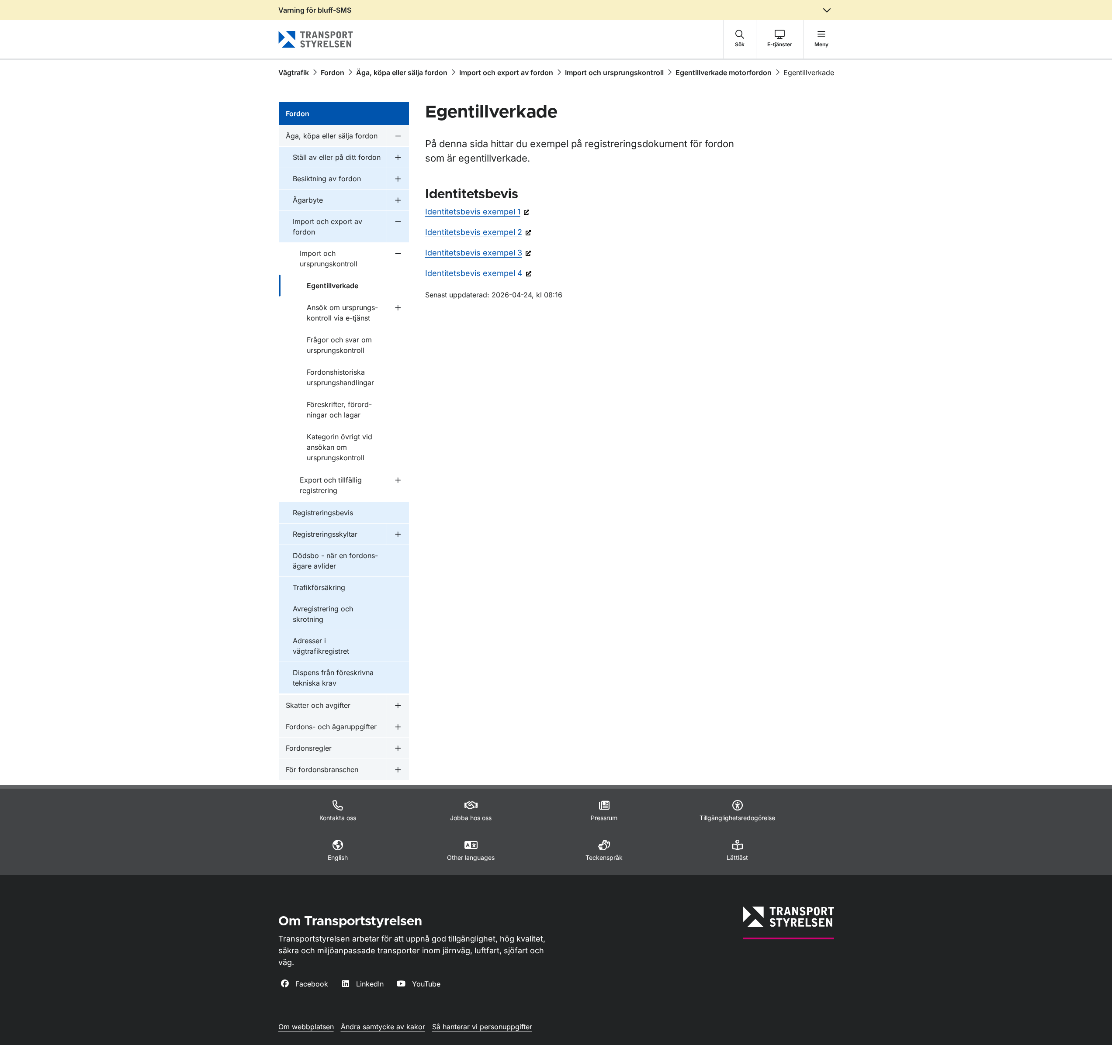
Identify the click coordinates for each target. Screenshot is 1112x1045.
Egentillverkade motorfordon (724, 72)
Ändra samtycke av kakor (383, 1026)
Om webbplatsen (306, 1026)
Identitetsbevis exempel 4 (474, 273)
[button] (740, 39)
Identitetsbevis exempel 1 (472, 211)
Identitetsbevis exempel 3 (473, 252)
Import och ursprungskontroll (614, 72)
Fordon (332, 72)
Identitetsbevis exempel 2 (473, 232)
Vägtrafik (293, 72)
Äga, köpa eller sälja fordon (401, 72)
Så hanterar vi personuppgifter (482, 1026)
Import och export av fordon (506, 72)
